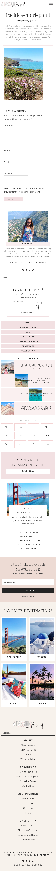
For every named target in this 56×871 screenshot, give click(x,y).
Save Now (28, 471)
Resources (28, 346)
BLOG (28, 813)
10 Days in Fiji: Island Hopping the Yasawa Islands (36, 394)
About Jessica (28, 745)
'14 (20, 427)
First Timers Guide (28, 532)
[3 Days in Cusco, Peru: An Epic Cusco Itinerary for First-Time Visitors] (8, 367)
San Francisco (28, 825)
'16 (46, 427)
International (28, 327)
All (28, 528)
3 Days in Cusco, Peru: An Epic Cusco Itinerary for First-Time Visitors (36, 367)
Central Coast (28, 839)
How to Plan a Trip (28, 772)
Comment (9, 125)
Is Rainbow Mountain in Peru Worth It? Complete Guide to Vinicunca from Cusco (36, 408)
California (28, 337)
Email (7, 162)
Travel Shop (28, 351)
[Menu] (50, 4)
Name (7, 150)
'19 (33, 435)
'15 (33, 427)
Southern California (28, 835)
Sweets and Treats (28, 544)
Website (8, 173)
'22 (20, 444)
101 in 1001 (26, 263)
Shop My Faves (28, 781)
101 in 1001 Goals (28, 750)
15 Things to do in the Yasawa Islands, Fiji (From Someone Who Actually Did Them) (36, 380)
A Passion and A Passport (13, 4)
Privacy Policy (24, 855)
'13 (6, 427)
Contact (41, 263)
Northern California (28, 830)
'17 (6, 435)
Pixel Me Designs (33, 865)
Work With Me (28, 759)
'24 (47, 444)
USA (28, 332)
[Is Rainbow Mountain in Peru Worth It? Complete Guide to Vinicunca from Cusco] (8, 408)
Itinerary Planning (28, 341)
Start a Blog (28, 786)
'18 (20, 435)
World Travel (28, 798)
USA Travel (28, 803)
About (13, 263)
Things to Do (28, 536)
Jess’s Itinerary (28, 548)
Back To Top (40, 855)
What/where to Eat (28, 540)
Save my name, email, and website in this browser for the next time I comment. (24, 190)
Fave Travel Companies (28, 776)
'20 (47, 435)
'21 (6, 444)
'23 (33, 444)
